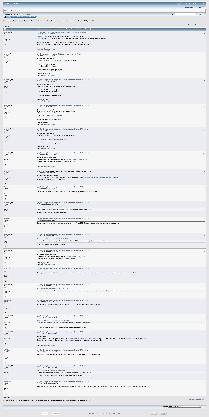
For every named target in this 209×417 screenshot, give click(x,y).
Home (8, 16)
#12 (204, 251)
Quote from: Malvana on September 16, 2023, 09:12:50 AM (52, 288)
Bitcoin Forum (7, 21)
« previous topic (192, 24)
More (33, 16)
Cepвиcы (34, 21)
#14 (204, 285)
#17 (204, 332)
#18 (204, 351)
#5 (204, 130)
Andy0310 (7, 300)
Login (23, 16)
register (26, 11)
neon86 (6, 218)
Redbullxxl (7, 187)
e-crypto (7, 32)
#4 (204, 106)
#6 (204, 153)
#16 (204, 316)
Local (15, 21)
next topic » (201, 24)
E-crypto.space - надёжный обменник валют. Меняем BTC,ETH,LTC (70, 21)
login (20, 11)
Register (28, 16)
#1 (204, 33)
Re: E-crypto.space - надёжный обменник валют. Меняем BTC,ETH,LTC (64, 80)
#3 (204, 80)
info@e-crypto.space (48, 50)
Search (18, 16)
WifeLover (7, 350)
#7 (204, 172)
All (12, 26)
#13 (204, 269)
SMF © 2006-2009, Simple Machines (111, 413)
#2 (204, 55)
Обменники (42, 21)
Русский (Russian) (24, 21)
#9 (204, 203)
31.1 (24, 14)
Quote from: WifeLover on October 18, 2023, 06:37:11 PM (52, 370)
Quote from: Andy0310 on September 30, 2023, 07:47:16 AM (53, 320)
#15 (204, 301)
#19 (204, 366)
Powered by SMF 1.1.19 (94, 413)
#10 (204, 219)
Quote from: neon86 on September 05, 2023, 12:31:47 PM (52, 238)
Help (13, 16)
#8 (204, 187)
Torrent (28, 14)
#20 (204, 382)
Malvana (7, 268)
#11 (204, 235)
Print (203, 26)
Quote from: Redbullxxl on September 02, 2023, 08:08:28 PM (53, 207)
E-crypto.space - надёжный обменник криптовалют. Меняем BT (62, 54)
